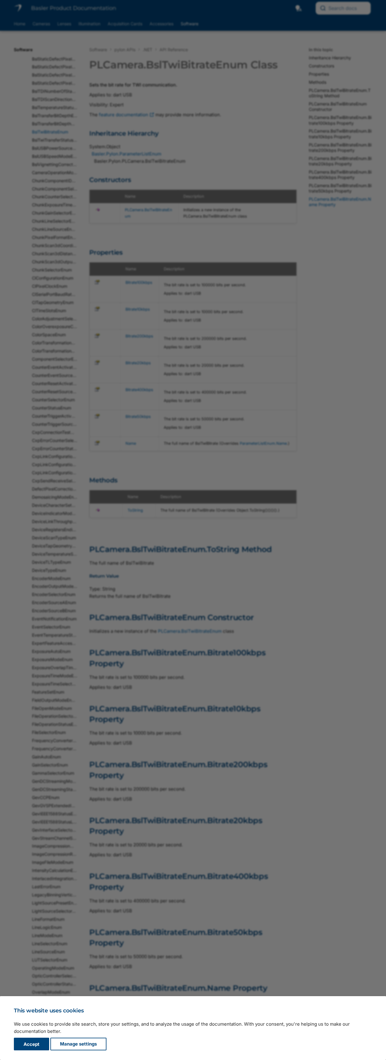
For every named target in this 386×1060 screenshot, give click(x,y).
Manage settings (78, 1044)
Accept (32, 1044)
